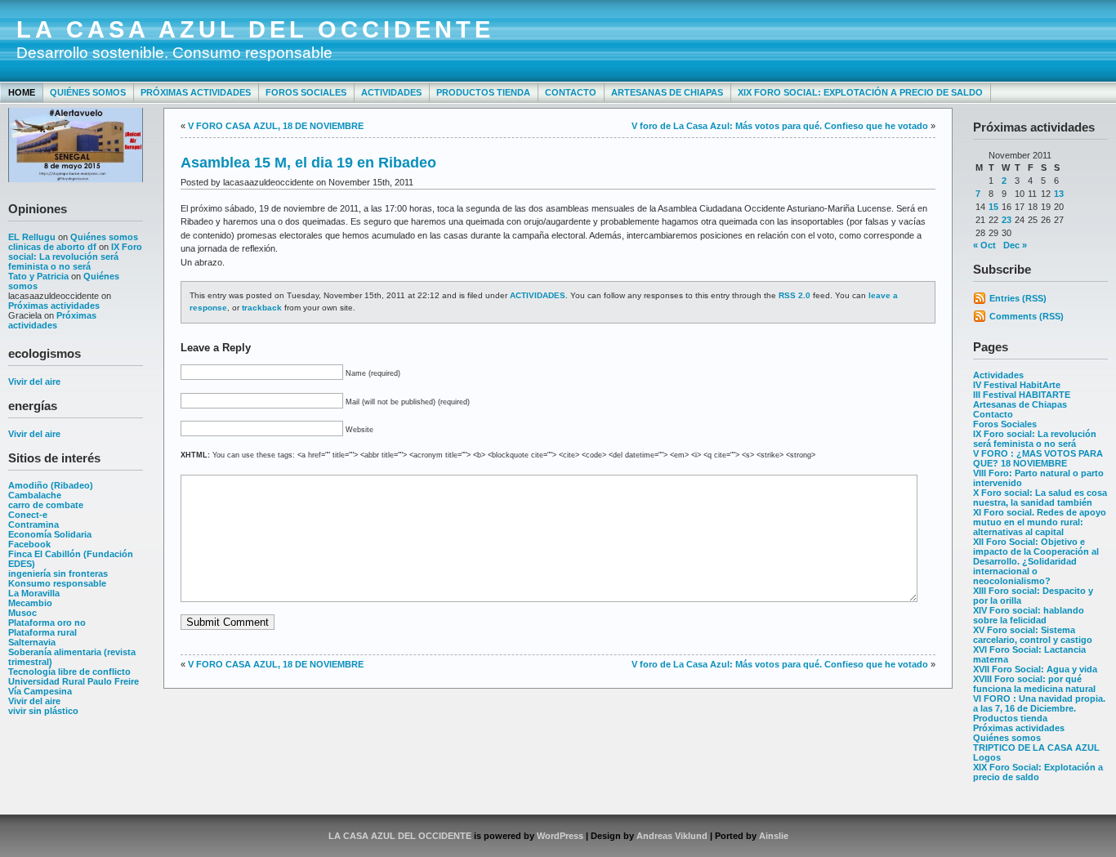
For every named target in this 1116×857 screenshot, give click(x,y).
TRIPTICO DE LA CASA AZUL (1036, 747)
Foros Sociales (306, 92)
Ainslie (773, 836)
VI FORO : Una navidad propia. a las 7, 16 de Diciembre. (1039, 703)
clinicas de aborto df (52, 247)
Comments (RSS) (1026, 316)
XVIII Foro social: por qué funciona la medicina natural (1034, 684)
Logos (987, 757)
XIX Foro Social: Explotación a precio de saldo (860, 92)
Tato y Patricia (38, 276)
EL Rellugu (32, 237)
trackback (262, 307)
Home (21, 92)
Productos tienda (483, 92)
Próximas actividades (196, 92)
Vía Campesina (40, 691)
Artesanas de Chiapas (667, 92)
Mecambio (30, 603)
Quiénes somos (88, 92)
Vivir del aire (34, 381)
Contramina (33, 524)
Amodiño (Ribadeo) (50, 485)
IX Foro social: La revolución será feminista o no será (75, 256)
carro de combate (45, 505)
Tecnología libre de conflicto (69, 671)
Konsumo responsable (57, 583)
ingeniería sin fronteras (58, 573)
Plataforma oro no (47, 622)
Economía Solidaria (50, 534)
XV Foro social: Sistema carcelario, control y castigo (1032, 635)
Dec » (1015, 245)
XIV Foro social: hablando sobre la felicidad (1028, 615)
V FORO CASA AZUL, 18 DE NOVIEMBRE (276, 126)
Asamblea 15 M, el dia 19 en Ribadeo (308, 162)
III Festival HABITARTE (1021, 394)
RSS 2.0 (794, 295)
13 (1059, 194)
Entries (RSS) (1018, 298)
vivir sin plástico (43, 711)
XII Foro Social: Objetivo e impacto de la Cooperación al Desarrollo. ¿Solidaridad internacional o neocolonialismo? (1036, 561)
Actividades (391, 92)
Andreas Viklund (672, 836)
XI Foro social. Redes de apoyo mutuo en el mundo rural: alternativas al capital (1039, 522)
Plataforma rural (42, 632)
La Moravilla (34, 593)
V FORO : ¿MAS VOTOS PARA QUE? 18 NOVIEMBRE (1038, 458)
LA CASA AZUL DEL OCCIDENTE (255, 29)
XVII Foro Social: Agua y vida (1035, 669)
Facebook (29, 544)
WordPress (560, 836)
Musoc (22, 613)
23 (1006, 220)
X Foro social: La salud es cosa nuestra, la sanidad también (1040, 497)
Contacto (570, 92)
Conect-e (27, 515)
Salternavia (32, 642)
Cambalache (34, 495)
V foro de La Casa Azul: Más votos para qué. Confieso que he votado (780, 126)
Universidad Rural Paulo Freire (73, 681)
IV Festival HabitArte (1016, 385)
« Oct (984, 245)
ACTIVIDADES (537, 295)
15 (993, 207)
